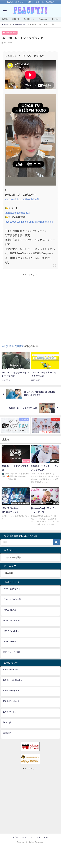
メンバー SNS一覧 (12, 599)
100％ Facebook (11, 701)
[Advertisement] (30, 307)
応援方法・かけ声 (11, 652)
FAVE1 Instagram (11, 620)
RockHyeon (29, 19)
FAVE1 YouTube (11, 631)
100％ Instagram (11, 690)
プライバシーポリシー (22, 837)
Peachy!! (7, 722)
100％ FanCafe (10, 669)
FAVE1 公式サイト (12, 589)
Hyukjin (55, 19)
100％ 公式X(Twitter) (13, 680)
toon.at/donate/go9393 (17, 212)
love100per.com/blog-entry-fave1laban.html (29, 221)
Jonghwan (43, 19)
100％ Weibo (9, 712)
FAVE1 (5, 19)
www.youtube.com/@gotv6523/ (22, 199)
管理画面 (7, 733)
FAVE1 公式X (9, 610)
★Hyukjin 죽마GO (10, 32)
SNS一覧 (15, 19)
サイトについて (42, 837)
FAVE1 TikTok (9, 641)
